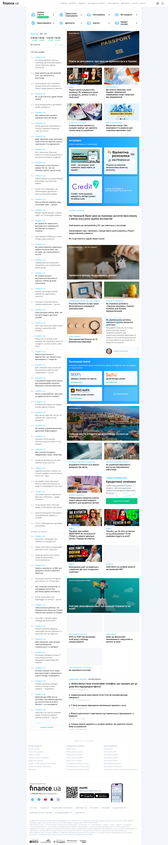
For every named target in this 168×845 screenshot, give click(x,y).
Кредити (82, 3)
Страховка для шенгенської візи (78, 766)
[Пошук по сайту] (162, 3)
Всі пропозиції (121, 394)
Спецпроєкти (119, 808)
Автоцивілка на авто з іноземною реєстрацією (121, 769)
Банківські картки (96, 3)
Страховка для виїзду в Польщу (77, 769)
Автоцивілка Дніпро (111, 758)
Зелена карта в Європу (74, 752)
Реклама (106, 808)
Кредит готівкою (34, 755)
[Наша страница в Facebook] (39, 800)
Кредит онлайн (34, 749)
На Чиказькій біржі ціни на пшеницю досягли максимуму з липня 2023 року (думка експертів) (103, 217)
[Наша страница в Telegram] (33, 800)
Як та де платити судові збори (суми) (87, 239)
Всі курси (35, 45)
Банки (135, 3)
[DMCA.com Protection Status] (34, 844)
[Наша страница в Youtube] (45, 800)
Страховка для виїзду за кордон (77, 763)
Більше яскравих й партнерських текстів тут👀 (118, 190)
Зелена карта (71, 749)
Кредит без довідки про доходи (40, 766)
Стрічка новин (38, 52)
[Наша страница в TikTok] (52, 800)
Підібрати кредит (122, 501)
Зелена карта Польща (74, 755)
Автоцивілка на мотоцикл (113, 766)
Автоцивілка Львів (110, 761)
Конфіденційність (63, 813)
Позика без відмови (36, 752)
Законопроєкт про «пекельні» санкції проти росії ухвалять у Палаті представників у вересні (101, 232)
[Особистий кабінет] (157, 3)
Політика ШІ (81, 808)
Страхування (113, 3)
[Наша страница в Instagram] (58, 800)
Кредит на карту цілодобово (39, 758)
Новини (63, 3)
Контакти (79, 813)
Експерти (94, 808)
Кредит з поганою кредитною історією (42, 763)
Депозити (125, 3)
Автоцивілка (108, 749)
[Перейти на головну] (11, 3)
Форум (143, 3)
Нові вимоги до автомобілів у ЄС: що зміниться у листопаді (97, 225)
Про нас (33, 808)
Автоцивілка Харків (111, 755)
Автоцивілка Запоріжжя (112, 763)
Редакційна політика (62, 808)
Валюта (72, 3)
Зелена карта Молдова (74, 758)
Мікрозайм (33, 769)
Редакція (44, 808)
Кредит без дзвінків (36, 761)
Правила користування (41, 813)
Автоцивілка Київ (110, 752)
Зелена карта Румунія (74, 761)
